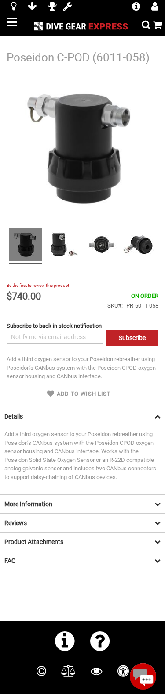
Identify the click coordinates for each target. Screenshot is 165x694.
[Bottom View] (139, 246)
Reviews (15, 522)
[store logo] (82, 26)
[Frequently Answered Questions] (100, 641)
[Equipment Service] (67, 7)
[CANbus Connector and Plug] (63, 246)
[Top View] (101, 246)
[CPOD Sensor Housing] (25, 246)
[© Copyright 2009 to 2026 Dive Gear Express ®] (41, 671)
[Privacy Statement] (96, 671)
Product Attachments (33, 541)
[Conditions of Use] (68, 671)
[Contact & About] (65, 641)
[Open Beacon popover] (143, 676)
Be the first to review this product (38, 285)
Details (13, 416)
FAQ (10, 560)
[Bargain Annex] (32, 7)
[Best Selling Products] (52, 7)
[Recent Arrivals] (14, 7)
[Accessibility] (123, 671)
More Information (28, 504)
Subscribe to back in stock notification (54, 325)
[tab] (82, 416)
